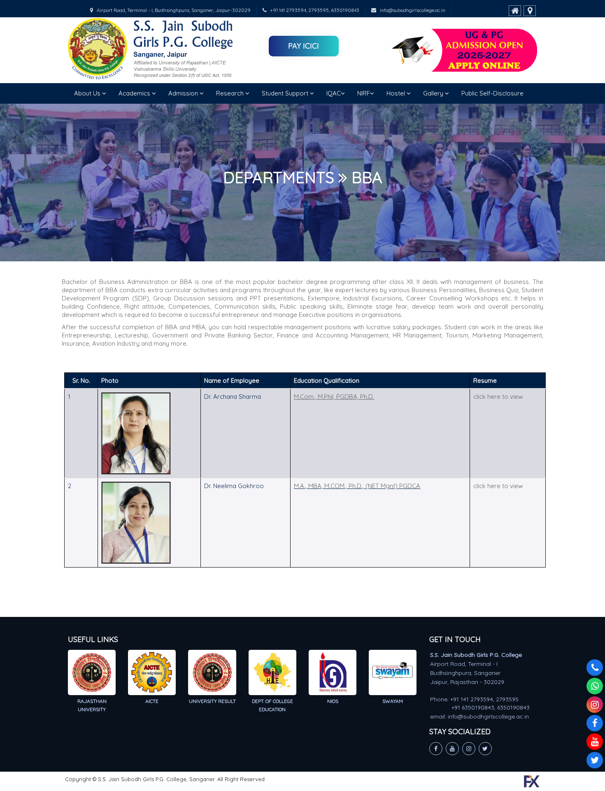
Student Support (286, 93)
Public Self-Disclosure (492, 93)
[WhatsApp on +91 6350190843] (594, 686)
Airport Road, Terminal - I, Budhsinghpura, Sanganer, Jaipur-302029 (172, 10)
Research (230, 93)
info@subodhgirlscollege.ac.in (410, 10)
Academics (135, 93)
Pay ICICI (303, 46)
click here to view (498, 396)
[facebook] (594, 723)
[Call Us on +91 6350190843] (594, 667)
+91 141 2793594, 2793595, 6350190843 (312, 10)
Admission (184, 93)
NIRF (363, 93)
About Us (88, 93)
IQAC (333, 93)
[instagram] (594, 704)
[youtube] (594, 741)
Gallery (434, 93)
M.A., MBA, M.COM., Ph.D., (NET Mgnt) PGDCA (357, 486)
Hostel (396, 93)
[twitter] (594, 760)
